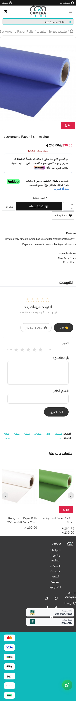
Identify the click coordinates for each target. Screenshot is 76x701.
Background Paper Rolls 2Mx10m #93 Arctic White (21, 520)
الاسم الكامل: (60, 390)
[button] (71, 495)
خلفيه (17, 433)
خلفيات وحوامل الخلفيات (52, 31)
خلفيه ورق (7, 435)
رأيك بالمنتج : (61, 357)
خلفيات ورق (58, 435)
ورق (48, 433)
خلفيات (38, 433)
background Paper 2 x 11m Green (58, 520)
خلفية (27, 433)
